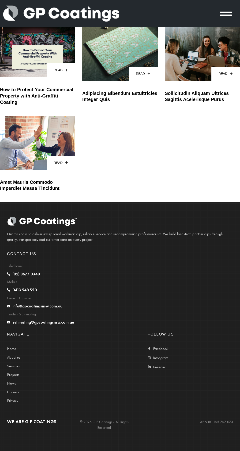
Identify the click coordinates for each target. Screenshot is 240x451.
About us (13, 357)
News (11, 383)
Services (13, 366)
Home (11, 348)
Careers (13, 392)
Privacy (13, 400)
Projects (13, 374)
